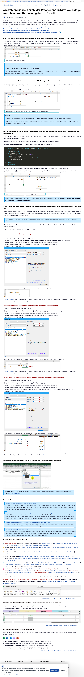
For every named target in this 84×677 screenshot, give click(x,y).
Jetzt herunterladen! (15, 221)
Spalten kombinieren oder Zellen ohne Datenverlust (65, 547)
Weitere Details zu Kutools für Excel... (51, 598)
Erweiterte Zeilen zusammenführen (58, 572)
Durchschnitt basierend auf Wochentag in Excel (18, 529)
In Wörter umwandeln (13, 572)
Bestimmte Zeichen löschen (36, 569)
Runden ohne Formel (10, 549)
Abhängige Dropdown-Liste (47, 556)
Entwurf (29, 562)
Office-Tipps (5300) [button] (45, 5)
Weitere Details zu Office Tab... (53, 625)
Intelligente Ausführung (46, 543)
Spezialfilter (7, 566)
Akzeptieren (54, 670)
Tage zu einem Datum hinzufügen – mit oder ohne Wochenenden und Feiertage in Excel (28, 522)
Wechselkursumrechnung (25, 572)
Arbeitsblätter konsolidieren (22, 564)
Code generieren (58, 543)
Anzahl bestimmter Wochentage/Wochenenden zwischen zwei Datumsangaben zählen (25, 27)
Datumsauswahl (9, 564)
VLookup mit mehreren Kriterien (24, 552)
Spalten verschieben (43, 558)
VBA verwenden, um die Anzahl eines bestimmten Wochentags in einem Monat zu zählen (26, 30)
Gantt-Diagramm (62, 569)
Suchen (63, 5)
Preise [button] (36, 5)
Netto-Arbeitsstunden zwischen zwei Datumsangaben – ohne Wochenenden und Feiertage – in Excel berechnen (34, 513)
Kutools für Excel (8, 299)
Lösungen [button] (19, 5)
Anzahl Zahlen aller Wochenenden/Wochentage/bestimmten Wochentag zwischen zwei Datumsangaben (30, 32)
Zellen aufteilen (70, 572)
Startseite (9, 661)
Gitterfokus (22, 562)
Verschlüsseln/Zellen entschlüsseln (39, 564)
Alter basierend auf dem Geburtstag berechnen (21, 570)
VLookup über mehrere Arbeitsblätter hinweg (62, 552)
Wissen (21, 661)
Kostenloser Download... (70, 598)
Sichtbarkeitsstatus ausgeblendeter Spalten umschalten (62, 558)
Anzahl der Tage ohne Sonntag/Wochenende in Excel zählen (21, 503)
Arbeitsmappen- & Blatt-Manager (54, 562)
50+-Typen (51, 569)
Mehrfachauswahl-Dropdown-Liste (64, 556)
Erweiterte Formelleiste (38, 562)
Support (55, 5)
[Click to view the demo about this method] (59, 32)
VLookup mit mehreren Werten (41, 552)
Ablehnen (63, 670)
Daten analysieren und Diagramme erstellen (21, 545)
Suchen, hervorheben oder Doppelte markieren (26, 547)
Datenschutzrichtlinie (47, 661)
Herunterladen (28, 5)
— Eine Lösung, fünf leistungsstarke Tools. (27, 1)
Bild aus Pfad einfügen (59, 570)
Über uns (62, 661)
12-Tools (17, 569)
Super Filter (68, 564)
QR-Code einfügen (49, 570)
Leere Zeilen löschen (45, 547)
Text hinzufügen (25, 569)
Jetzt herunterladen (45, 301)
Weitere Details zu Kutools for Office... (51, 650)
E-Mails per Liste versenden (56, 564)
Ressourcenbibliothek (69, 562)
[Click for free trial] (26, 337)
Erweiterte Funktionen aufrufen (40, 545)
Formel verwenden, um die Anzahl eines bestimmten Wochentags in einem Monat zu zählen (27, 28)
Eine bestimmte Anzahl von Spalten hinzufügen (25, 558)
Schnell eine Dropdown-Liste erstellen (28, 556)
